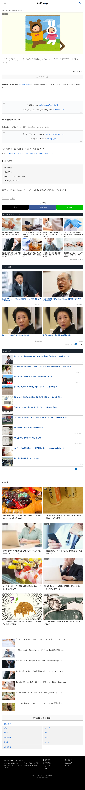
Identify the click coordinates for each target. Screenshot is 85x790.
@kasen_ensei (24, 84)
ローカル (47, 742)
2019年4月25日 (52, 139)
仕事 (46, 732)
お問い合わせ (35, 775)
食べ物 (6, 742)
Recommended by (74, 259)
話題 (5, 728)
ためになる (7, 747)
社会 (46, 768)
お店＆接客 (7, 737)
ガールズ (47, 728)
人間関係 (47, 763)
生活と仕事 (7, 724)
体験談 (6, 732)
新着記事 (47, 760)
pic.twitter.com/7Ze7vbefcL (48, 105)
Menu (5, 3)
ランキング (68, 760)
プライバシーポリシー (47, 775)
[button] (6, 500)
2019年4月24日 (58, 110)
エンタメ (68, 766)
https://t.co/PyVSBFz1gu (55, 134)
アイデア (6, 198)
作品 (46, 737)
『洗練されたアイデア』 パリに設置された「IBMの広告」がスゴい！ (32, 153)
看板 (13, 198)
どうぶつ (47, 766)
